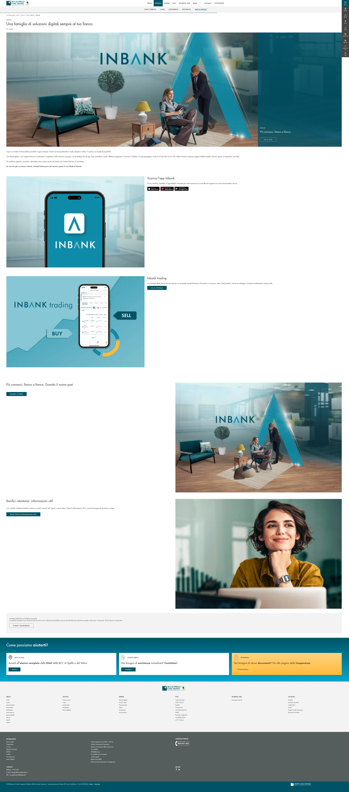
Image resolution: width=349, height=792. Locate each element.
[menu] (186, 3)
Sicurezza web (237, 697)
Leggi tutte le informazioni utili (23, 514)
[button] (345, 3)
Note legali (97, 784)
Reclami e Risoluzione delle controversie (102, 747)
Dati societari (10, 742)
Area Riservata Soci (181, 710)
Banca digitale (30, 15)
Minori (8, 722)
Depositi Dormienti (11, 749)
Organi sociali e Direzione (295, 710)
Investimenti (9, 707)
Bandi (8, 720)
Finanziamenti (10, 705)
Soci (176, 697)
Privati (8, 697)
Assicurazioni (10, 712)
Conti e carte (122, 702)
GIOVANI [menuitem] (158, 3)
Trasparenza (9, 744)
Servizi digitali (123, 700)
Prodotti (177, 705)
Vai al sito (270, 140)
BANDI (195, 3)
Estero (121, 707)
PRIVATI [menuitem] (149, 3)
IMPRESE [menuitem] (167, 3)
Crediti (90, 784)
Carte (7, 702)
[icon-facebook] (176, 769)
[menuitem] (150, 9)
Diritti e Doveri (179, 702)
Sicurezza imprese (237, 700)
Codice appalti (95, 757)
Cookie (8, 754)
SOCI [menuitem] (174, 3)
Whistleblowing (95, 752)
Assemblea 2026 (180, 717)
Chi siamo (291, 697)
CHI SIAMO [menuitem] (207, 3)
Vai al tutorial (157, 288)
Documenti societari (293, 712)
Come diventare (179, 700)
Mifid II (8, 752)
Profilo (177, 712)
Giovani (23, 15)
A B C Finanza (179, 720)
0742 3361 (15, 769)
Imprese (121, 697)
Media (290, 707)
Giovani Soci (179, 707)
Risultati (290, 700)
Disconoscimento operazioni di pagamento (103, 762)
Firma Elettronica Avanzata (98, 754)
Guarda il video (16, 394)
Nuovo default (10, 759)
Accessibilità (94, 749)
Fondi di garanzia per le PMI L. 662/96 (109, 742)
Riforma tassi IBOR (103, 759)
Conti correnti (67, 700)
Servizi (8, 717)
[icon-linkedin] (179, 769)
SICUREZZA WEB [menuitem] (184, 3)
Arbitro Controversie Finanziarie (107, 744)
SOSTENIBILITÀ (219, 3)
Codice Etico (291, 705)
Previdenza (9, 710)
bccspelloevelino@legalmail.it (18, 775)
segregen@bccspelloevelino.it (19, 772)
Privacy (8, 747)
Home (17, 15)
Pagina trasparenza (21, 626)
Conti (7, 700)
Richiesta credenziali (181, 715)
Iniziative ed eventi (293, 702)
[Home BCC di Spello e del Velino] (18, 3)
